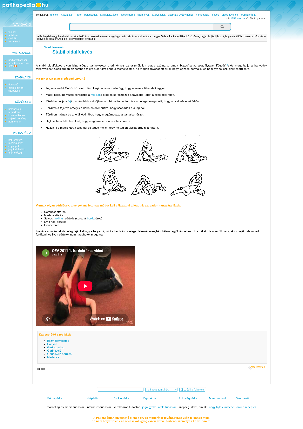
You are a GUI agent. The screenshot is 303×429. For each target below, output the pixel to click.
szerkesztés (258, 367)
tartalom (13, 35)
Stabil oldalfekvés (72, 52)
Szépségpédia (188, 398)
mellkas (96, 94)
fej (69, 101)
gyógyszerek (128, 15)
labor (79, 15)
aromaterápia (248, 15)
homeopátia (202, 15)
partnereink (14, 121)
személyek (143, 15)
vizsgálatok (67, 15)
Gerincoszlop (55, 347)
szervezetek (159, 15)
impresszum (15, 140)
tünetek (54, 15)
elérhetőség (15, 152)
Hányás (52, 344)
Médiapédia (54, 398)
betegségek (90, 15)
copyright (13, 146)
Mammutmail (217, 398)
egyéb (215, 15)
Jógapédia (149, 398)
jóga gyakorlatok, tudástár (159, 407)
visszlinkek (14, 41)
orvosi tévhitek (230, 15)
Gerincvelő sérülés (59, 354)
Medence (53, 357)
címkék (12, 38)
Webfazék (242, 398)
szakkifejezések (109, 15)
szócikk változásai (18, 63)
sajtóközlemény (17, 118)
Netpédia (92, 398)
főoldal (12, 32)
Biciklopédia (121, 398)
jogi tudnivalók (16, 149)
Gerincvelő (54, 350)
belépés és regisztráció (14, 110)
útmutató (13, 84)
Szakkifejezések (54, 47)
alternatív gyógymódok (180, 15)
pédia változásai (17, 60)
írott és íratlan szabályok (15, 89)
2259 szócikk (237, 18)
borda (91, 218)
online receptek (246, 407)
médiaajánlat (15, 143)
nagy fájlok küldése (221, 407)
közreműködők (16, 115)
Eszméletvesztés (58, 340)
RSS (11, 66)
